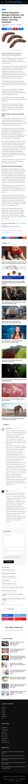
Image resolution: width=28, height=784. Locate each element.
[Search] (26, 2)
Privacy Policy (11, 780)
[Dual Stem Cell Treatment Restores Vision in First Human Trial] (5, 664)
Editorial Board (22, 779)
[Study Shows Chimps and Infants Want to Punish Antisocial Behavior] (14, 371)
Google (9, 226)
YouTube (3, 712)
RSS (2, 718)
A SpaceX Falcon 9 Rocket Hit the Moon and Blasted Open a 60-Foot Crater (18, 686)
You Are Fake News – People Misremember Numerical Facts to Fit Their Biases (12, 341)
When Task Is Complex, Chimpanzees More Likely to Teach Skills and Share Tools (14, 302)
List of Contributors (5, 580)
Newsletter (4, 716)
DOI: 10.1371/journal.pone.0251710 (10, 220)
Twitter (3, 710)
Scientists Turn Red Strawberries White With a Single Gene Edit (18, 678)
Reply (24, 487)
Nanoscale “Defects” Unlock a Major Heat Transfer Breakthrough (17, 643)
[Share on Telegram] (21, 29)
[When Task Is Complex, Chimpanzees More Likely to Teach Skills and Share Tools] (14, 293)
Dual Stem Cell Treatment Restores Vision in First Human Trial (17, 665)
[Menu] (2, 2)
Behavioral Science (13, 230)
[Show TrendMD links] (25, 608)
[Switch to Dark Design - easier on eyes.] (24, 2)
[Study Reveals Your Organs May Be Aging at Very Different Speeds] (5, 693)
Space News (4, 740)
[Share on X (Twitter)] (10, 29)
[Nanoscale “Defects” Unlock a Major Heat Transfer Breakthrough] (5, 643)
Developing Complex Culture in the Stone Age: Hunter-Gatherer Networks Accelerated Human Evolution (13, 283)
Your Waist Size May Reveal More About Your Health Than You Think (18, 672)
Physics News (4, 736)
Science (3, 9)
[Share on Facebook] (4, 29)
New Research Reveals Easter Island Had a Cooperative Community (12, 361)
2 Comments (19, 24)
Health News (4, 734)
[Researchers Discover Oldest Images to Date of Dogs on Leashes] (14, 390)
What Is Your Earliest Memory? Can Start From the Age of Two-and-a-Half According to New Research (14, 262)
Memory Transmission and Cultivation (9, 590)
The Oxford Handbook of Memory (8, 569)
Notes (3, 603)
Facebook (4, 707)
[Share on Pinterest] (15, 29)
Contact (16, 779)
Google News (17, 226)
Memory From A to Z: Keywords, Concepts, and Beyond (12, 587)
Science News (5, 738)
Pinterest (4, 714)
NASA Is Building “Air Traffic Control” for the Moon (12, 755)
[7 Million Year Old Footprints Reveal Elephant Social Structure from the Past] (14, 410)
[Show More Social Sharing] (25, 29)
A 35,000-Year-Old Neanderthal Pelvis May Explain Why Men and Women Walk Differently (18, 657)
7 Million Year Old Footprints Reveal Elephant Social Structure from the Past (13, 419)
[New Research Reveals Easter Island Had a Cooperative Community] (14, 351)
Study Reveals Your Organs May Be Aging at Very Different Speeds (18, 693)
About (12, 779)
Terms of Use (18, 780)
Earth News (4, 731)
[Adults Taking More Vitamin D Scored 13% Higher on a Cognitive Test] (5, 650)
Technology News (5, 742)
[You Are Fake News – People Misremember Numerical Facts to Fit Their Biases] (14, 332)
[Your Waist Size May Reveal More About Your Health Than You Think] (5, 671)
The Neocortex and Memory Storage (9, 583)
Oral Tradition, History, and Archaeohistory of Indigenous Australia (12, 595)
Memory (20, 230)
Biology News (4, 727)
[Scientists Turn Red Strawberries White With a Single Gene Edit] (5, 679)
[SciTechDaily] (13, 2)
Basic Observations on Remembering (9, 573)
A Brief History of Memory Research (8, 576)
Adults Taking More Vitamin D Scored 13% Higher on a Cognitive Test (17, 650)
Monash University (6, 232)
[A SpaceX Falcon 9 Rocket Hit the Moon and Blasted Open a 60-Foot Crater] (5, 686)
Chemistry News (5, 729)
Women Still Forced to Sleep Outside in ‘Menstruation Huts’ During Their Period (11, 322)
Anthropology (5, 230)
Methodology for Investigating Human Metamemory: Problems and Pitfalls (13, 599)
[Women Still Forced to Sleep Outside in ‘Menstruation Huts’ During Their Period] (14, 313)
